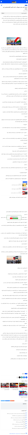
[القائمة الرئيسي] (26, 1)
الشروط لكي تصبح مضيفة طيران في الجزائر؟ (19, 426)
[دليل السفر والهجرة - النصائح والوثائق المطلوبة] (14, 1)
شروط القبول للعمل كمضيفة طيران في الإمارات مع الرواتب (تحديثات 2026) (16, 413)
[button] (24, 377)
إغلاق (11, 218)
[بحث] (1, 1)
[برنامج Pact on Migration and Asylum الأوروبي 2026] (23, 385)
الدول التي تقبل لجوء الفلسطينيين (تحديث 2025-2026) (18, 415)
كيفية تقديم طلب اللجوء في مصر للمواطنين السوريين (5, 389)
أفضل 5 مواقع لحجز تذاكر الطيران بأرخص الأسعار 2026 (18, 428)
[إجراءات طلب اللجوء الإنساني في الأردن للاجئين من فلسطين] (23, 393)
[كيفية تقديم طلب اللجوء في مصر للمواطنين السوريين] (5, 385)
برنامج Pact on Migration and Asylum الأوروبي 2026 (23, 389)
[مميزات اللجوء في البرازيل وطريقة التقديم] (24, 184)
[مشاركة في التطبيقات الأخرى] (17, 377)
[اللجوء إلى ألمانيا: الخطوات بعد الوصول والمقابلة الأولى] (14, 385)
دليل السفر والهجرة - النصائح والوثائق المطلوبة (14, 433)
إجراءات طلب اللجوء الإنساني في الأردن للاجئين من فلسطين (23, 397)
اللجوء (26, 5)
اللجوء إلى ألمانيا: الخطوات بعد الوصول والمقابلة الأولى (14, 389)
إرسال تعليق (24, 403)
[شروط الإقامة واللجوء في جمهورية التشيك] (24, 188)
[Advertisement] (14, 32)
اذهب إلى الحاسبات (15, 218)
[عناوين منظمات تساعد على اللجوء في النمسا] (24, 192)
